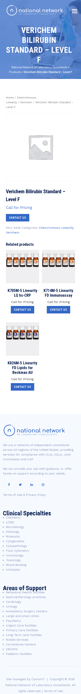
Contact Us (17, 217)
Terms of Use (53, 691)
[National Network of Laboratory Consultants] (34, 10)
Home (10, 97)
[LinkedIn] (32, 485)
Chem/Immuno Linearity (56, 228)
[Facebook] (9, 485)
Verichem (26, 102)
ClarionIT (37, 679)
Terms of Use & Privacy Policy (24, 495)
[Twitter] (20, 485)
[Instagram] (43, 485)
